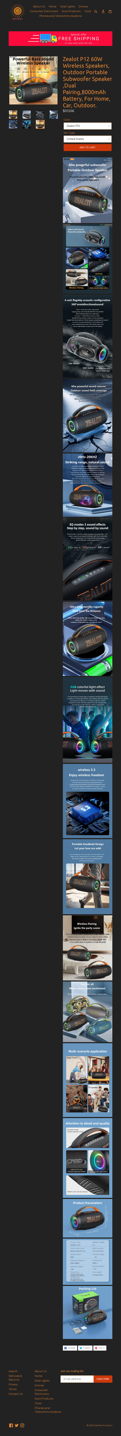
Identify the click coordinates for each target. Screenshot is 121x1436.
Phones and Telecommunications (60, 15)
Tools (87, 11)
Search (13, 1371)
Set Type (69, 132)
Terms (13, 1389)
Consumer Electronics (44, 11)
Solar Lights (67, 6)
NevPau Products (103, 1425)
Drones (83, 6)
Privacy (13, 1384)
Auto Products (71, 11)
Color (67, 119)
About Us (39, 6)
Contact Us (16, 1393)
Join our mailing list (72, 1370)
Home (52, 6)
